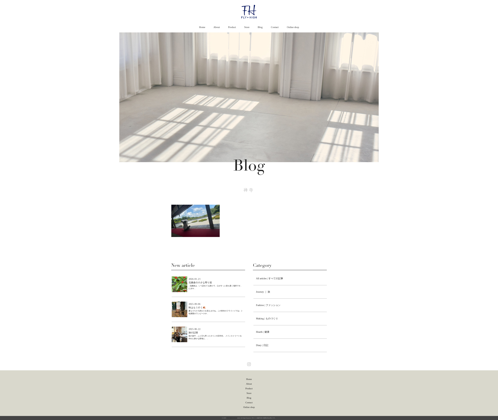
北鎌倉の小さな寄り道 (200, 282)
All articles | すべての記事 (269, 278)
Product (232, 27)
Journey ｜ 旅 (263, 291)
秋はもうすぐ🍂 (197, 307)
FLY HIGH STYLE (232, 418)
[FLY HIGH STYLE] (249, 7)
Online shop (293, 27)
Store (246, 27)
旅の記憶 (193, 332)
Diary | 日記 (262, 345)
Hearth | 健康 (262, 332)
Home (202, 27)
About (216, 27)
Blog (260, 27)
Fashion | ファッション (268, 305)
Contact (275, 27)
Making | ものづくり (267, 318)
